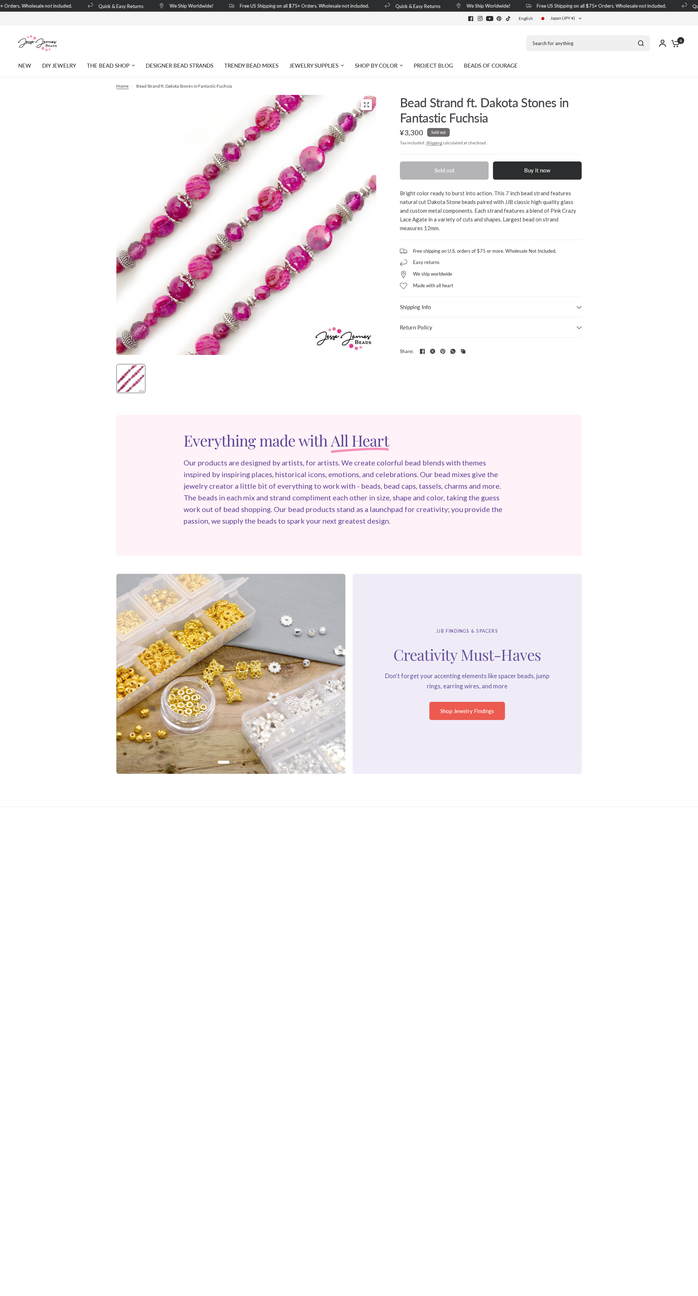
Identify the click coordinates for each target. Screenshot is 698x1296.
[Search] (641, 43)
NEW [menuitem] (24, 65)
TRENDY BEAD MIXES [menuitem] (251, 65)
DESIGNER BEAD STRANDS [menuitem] (179, 65)
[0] (673, 43)
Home (122, 86)
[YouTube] (489, 18)
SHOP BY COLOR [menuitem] (376, 65)
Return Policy (416, 327)
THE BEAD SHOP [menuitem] (108, 65)
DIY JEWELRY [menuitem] (59, 65)
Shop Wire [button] (467, 716)
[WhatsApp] (453, 351)
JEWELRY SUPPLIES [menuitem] (313, 65)
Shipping (434, 142)
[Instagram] (480, 18)
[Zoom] (366, 104)
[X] (432, 351)
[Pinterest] (499, 18)
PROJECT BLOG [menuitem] (433, 65)
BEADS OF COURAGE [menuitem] (491, 65)
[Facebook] (471, 18)
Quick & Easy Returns (110, 6)
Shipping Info (415, 307)
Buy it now (537, 170)
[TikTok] (508, 18)
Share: (407, 351)
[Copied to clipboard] (463, 351)
